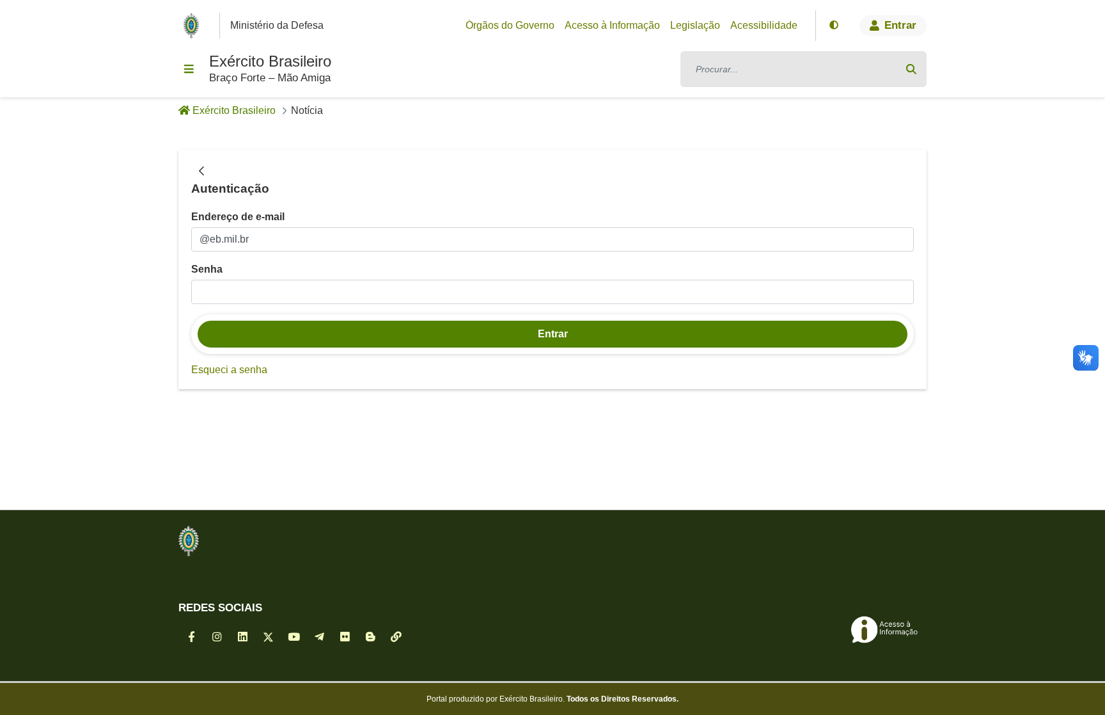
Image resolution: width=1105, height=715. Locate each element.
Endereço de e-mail (238, 216)
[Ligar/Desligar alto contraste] (834, 25)
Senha (207, 269)
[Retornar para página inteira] (201, 171)
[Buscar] (911, 69)
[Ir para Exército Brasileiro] (193, 25)
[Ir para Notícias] (188, 541)
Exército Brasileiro (270, 61)
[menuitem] (510, 25)
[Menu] (188, 69)
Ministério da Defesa (277, 25)
